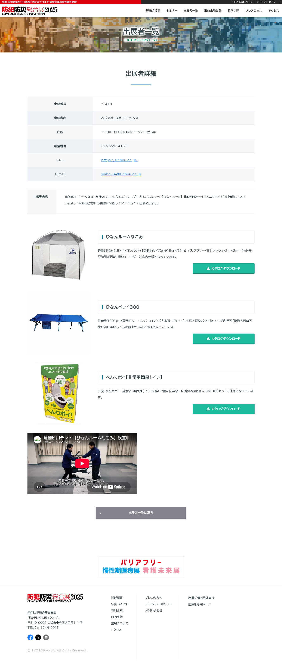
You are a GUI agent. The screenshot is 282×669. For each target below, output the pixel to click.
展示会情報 (153, 10)
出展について (119, 623)
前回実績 (117, 617)
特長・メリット (119, 604)
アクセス (273, 10)
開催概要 (117, 597)
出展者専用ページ (243, 2)
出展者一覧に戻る (141, 512)
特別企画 (233, 10)
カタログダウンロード (226, 268)
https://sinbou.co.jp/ (119, 160)
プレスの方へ (253, 10)
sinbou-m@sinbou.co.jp (121, 174)
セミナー (172, 10)
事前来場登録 (213, 10)
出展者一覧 (191, 10)
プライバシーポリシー (267, 2)
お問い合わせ (153, 610)
